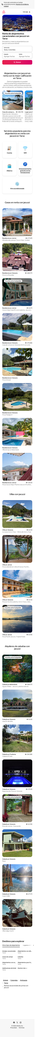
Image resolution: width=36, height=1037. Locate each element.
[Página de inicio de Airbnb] (3, 12)
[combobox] (17, 50)
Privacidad (13, 1028)
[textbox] (10, 56)
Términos (21, 1028)
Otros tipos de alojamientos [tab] (11, 945)
